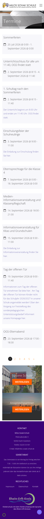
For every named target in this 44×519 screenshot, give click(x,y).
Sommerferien (12, 37)
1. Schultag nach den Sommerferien (15, 90)
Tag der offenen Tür (15, 269)
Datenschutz (23, 486)
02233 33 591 (25, 445)
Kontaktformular (22, 471)
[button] (4, 515)
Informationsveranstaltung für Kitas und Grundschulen (21, 229)
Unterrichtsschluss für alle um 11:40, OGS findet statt (21, 63)
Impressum (10, 486)
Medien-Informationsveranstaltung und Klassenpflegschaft (22, 199)
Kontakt (35, 486)
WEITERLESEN (22, 381)
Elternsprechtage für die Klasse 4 (21, 170)
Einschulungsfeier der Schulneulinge (16, 132)
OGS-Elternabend (13, 331)
